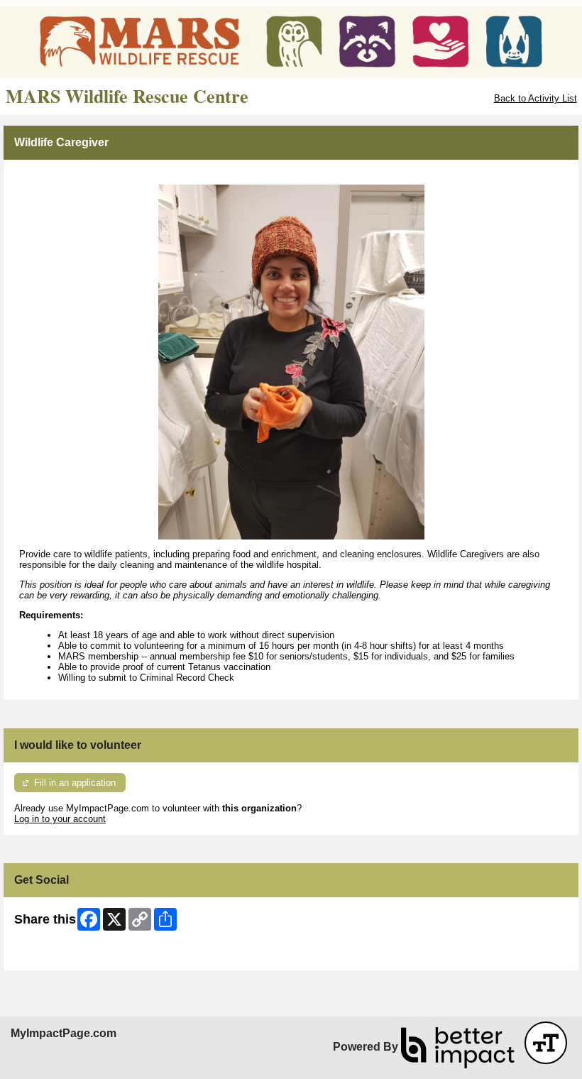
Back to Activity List (535, 98)
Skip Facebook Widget (60, 954)
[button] (546, 1043)
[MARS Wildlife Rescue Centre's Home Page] (291, 41)
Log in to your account (60, 819)
